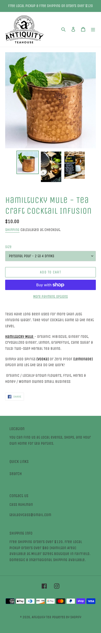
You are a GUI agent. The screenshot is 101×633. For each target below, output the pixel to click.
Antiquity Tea (41, 617)
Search (15, 473)
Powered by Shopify (66, 617)
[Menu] (93, 29)
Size (8, 247)
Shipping (12, 229)
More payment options (50, 296)
